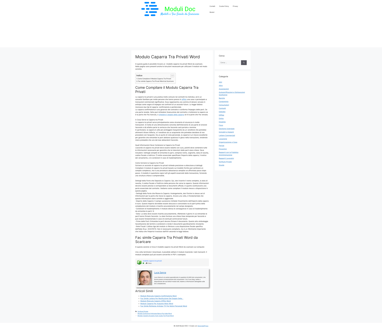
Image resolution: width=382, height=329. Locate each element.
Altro (221, 86)
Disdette (222, 122)
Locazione (223, 139)
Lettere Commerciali (227, 135)
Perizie (221, 146)
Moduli (212, 12)
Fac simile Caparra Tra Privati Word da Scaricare (156, 81)
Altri (220, 82)
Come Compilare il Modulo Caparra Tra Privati (154, 79)
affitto (184, 99)
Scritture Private (143, 311)
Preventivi (223, 149)
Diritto (221, 119)
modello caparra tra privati (152, 261)
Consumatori (224, 105)
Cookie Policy (224, 6)
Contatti (212, 6)
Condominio (223, 102)
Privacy (235, 6)
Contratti (222, 108)
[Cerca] (244, 62)
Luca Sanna (160, 272)
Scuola (221, 165)
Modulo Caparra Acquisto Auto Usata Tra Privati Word (156, 316)
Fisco (221, 125)
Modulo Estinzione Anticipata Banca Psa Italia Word (155, 313)
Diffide (221, 115)
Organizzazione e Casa (228, 142)
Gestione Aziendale (226, 129)
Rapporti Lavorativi (226, 158)
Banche (222, 98)
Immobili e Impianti (226, 132)
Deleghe (222, 112)
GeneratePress (203, 326)
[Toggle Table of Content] (171, 75)
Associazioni (224, 89)
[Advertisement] (191, 33)
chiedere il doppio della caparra (171, 115)
